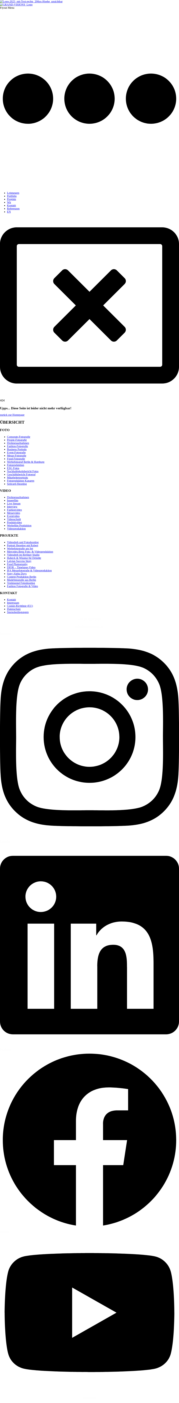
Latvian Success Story (19, 561)
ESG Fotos (13, 468)
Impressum (13, 602)
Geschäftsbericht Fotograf (21, 474)
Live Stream (13, 503)
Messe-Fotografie (16, 455)
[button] (89, 97)
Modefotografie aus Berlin (21, 579)
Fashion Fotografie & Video (22, 586)
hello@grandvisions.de (89, 626)
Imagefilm (12, 500)
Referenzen (13, 208)
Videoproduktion (16, 528)
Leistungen (13, 192)
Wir (9, 202)
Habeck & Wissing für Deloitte (24, 557)
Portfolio (12, 196)
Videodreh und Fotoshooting (23, 542)
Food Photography (17, 564)
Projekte (11, 199)
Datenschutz (14, 609)
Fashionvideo (14, 509)
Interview (12, 506)
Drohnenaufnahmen (18, 443)
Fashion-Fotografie (17, 446)
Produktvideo (14, 522)
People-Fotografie (17, 439)
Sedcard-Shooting (17, 483)
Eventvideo (13, 516)
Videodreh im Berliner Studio (23, 554)
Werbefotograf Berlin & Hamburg (25, 461)
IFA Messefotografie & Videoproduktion (29, 570)
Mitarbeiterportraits (17, 477)
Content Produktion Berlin (21, 576)
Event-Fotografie (16, 452)
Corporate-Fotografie (18, 436)
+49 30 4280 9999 (89, 618)
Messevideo (13, 512)
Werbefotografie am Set (20, 548)
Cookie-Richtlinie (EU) (20, 605)
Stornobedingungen (18, 612)
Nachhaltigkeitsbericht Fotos (22, 471)
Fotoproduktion (15, 465)
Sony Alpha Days (17, 573)
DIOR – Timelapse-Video (21, 567)
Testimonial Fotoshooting (21, 583)
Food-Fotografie (16, 458)
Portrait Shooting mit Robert (22, 545)
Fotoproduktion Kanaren (20, 480)
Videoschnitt (14, 519)
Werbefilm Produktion (19, 525)
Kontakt (11, 205)
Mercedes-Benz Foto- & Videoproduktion (30, 551)
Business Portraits (17, 449)
